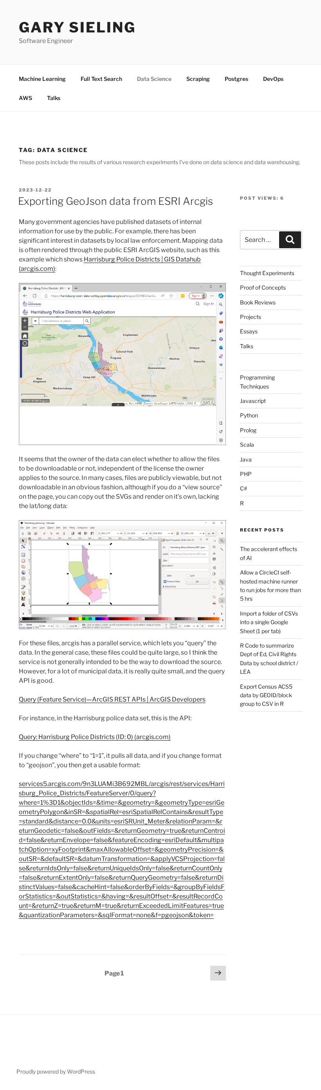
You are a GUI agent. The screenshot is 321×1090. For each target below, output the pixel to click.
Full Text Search (101, 78)
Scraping (198, 78)
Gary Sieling (77, 27)
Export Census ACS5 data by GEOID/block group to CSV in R (266, 695)
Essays (249, 331)
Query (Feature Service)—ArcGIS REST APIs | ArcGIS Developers (112, 699)
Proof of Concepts (263, 287)
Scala (247, 444)
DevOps (273, 78)
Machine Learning (42, 78)
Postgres (236, 78)
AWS (25, 98)
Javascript (253, 400)
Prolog (248, 430)
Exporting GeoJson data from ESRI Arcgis (115, 201)
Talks (53, 98)
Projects (250, 316)
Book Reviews (258, 302)
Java (246, 459)
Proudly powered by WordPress (55, 1071)
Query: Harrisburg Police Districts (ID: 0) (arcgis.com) (95, 737)
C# (243, 488)
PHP (246, 474)
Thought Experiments (267, 273)
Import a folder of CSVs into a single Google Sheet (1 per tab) (269, 622)
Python (249, 415)
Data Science (154, 78)
